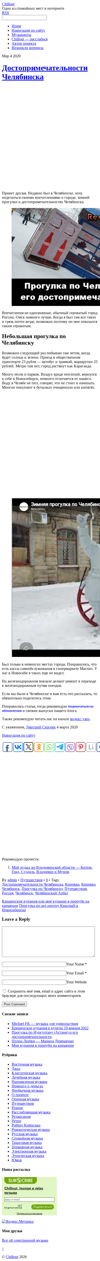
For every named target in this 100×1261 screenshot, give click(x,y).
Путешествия (31, 880)
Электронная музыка (29, 1151)
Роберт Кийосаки (26, 1125)
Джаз (16, 1069)
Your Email (75, 973)
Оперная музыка (25, 1099)
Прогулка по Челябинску (42, 889)
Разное (17, 1108)
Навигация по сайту (28, 30)
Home (16, 26)
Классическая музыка (29, 1073)
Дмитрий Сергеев (41, 727)
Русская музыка (25, 1134)
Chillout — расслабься (30, 39)
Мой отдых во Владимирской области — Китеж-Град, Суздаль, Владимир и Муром (52, 869)
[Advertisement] (50, 136)
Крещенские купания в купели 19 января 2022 (50, 1028)
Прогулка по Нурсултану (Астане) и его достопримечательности (45, 1034)
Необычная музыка (27, 1090)
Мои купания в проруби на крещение (43, 1045)
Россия (7, 893)
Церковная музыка (27, 1147)
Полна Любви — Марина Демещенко (43, 1041)
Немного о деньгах (27, 1086)
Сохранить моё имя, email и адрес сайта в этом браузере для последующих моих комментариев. (43, 993)
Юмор (17, 1160)
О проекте (20, 1095)
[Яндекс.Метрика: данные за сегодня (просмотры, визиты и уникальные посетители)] (17, 1221)
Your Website (76, 982)
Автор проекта (24, 43)
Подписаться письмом (29, 1213)
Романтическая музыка (31, 1129)
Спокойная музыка (27, 1138)
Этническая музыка (28, 1156)
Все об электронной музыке (25, 1240)
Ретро (16, 1121)
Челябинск (24, 893)
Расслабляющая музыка (31, 1112)
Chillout (12, 1257)
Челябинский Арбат (51, 893)
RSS (5, 13)
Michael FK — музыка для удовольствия (45, 1024)
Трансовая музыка (27, 1143)
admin (12, 880)
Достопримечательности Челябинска (32, 884)
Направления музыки (29, 1082)
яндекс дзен (80, 719)
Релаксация (21, 1116)
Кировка (72, 884)
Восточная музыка (27, 1064)
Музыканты (21, 35)
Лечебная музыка (26, 1077)
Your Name (75, 964)
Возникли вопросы (27, 48)
